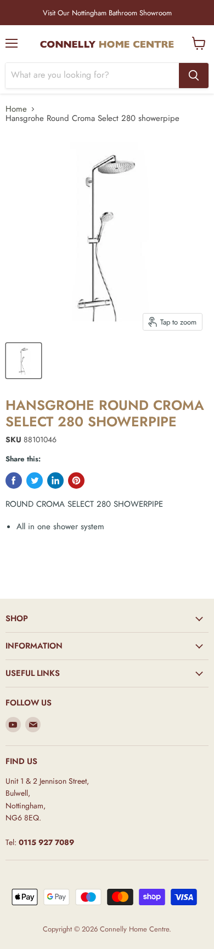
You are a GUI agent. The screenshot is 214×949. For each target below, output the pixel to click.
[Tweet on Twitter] (34, 480)
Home (16, 109)
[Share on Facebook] (13, 480)
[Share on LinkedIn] (55, 480)
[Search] (194, 75)
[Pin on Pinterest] (76, 480)
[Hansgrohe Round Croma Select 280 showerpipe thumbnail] (23, 360)
